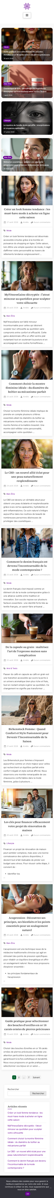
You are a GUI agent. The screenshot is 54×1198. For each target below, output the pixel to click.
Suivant (36, 1077)
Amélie (26, 222)
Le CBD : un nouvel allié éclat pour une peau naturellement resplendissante (27, 477)
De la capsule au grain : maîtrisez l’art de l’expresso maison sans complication (27, 651)
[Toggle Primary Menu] (27, 15)
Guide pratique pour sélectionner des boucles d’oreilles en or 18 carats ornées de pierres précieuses (27, 53)
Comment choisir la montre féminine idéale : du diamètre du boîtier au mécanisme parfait (27, 388)
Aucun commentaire (42, 222)
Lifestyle (7, 121)
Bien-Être (7, 84)
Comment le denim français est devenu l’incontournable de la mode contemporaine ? (27, 566)
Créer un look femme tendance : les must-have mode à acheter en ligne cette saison (27, 213)
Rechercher (13, 1089)
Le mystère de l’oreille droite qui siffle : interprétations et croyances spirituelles (27, 126)
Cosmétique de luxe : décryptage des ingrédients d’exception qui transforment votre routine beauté (25, 90)
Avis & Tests (12, 668)
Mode (6, 47)
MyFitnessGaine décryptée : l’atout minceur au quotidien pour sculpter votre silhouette (27, 299)
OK (27, 1194)
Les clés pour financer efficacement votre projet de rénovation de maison (27, 826)
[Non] (50, 1187)
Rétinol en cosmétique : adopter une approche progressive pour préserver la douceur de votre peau (26, 163)
